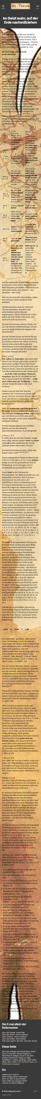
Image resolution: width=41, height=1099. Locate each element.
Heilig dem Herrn (14, 1091)
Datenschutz (6, 1095)
